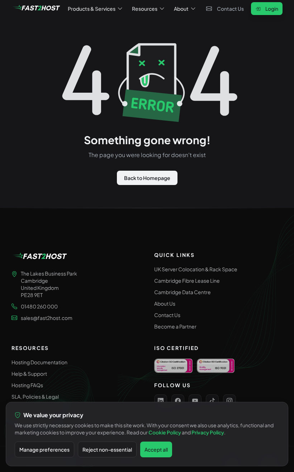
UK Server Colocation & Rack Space (195, 269)
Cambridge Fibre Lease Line (187, 280)
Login (271, 8)
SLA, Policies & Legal (35, 396)
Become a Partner (175, 326)
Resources (144, 8)
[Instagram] (229, 400)
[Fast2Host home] (36, 9)
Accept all (156, 449)
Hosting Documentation (39, 362)
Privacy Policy (207, 432)
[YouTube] (195, 400)
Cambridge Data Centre (182, 292)
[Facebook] (177, 400)
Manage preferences (44, 449)
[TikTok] (212, 400)
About (181, 8)
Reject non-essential (107, 449)
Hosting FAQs (27, 385)
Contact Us (230, 8)
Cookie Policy (164, 432)
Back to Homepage (147, 178)
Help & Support (29, 373)
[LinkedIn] (160, 400)
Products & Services (91, 8)
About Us (164, 303)
